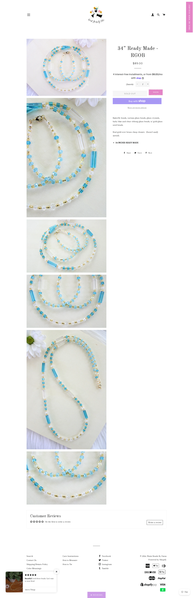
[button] (189, 17)
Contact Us (31, 560)
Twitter (104, 560)
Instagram (106, 564)
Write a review (154, 522)
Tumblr (105, 568)
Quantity (130, 84)
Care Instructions (71, 556)
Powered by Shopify (157, 559)
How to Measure (70, 560)
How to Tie (67, 564)
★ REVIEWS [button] (96, 595)
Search (30, 556)
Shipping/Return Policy (37, 564)
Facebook (106, 556)
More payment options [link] (137, 108)
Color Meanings (34, 568)
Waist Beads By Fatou (156, 556)
